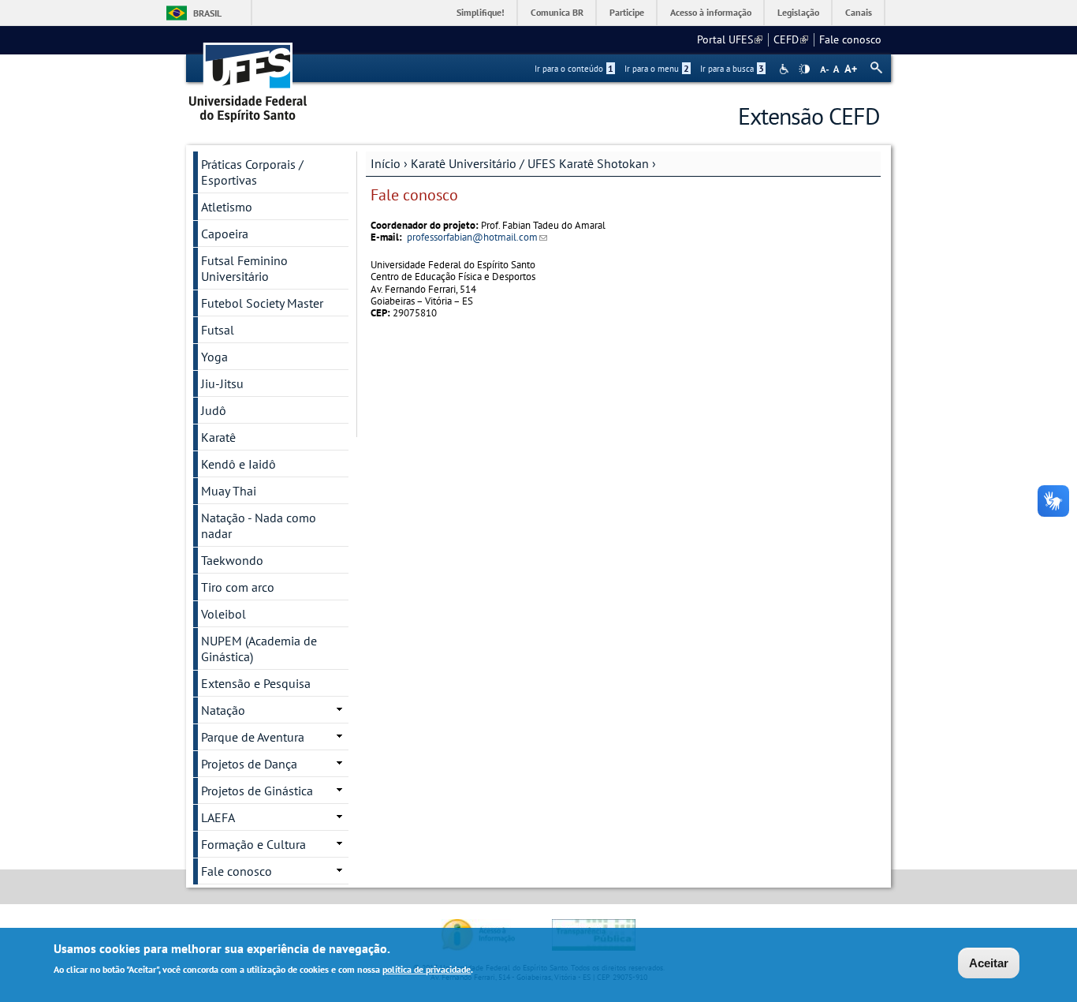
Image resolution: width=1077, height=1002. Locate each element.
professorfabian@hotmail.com (477, 237)
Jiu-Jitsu (222, 383)
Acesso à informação (710, 12)
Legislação (798, 12)
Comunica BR (557, 12)
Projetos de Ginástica (257, 790)
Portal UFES (729, 39)
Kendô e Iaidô (238, 464)
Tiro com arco (237, 587)
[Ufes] (248, 77)
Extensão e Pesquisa (256, 683)
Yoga (214, 357)
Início (386, 163)
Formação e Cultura (253, 844)
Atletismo (226, 207)
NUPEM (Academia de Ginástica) (259, 648)
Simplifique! (481, 12)
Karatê (218, 437)
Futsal (217, 330)
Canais (858, 12)
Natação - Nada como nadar (258, 525)
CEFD (790, 39)
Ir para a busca (732, 68)
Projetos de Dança (249, 764)
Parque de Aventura (252, 737)
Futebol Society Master (262, 303)
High (804, 69)
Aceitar (988, 963)
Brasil (207, 13)
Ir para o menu (656, 68)
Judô (213, 410)
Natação (223, 710)
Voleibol (223, 614)
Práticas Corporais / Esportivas (252, 172)
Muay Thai (228, 491)
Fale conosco (850, 39)
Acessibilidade (786, 69)
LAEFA (218, 817)
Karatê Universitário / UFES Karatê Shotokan (530, 163)
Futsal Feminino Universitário (244, 268)
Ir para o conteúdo (574, 68)
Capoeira (224, 233)
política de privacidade (426, 969)
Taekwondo (232, 560)
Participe (626, 12)
